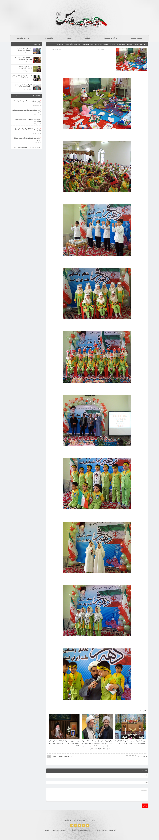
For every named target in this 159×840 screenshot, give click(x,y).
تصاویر (87, 38)
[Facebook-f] (87, 825)
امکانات (50, 38)
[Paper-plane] (83, 825)
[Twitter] (79, 825)
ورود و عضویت (23, 38)
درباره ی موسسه (110, 38)
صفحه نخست (136, 38)
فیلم (69, 38)
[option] (26, 102)
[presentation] (49, 710)
